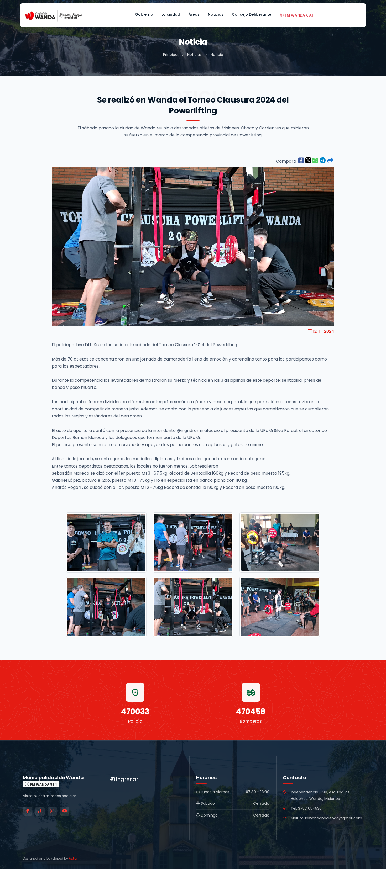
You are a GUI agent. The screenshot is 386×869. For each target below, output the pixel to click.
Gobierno (144, 14)
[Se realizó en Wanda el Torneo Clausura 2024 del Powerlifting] (301, 160)
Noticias (215, 14)
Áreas (194, 14)
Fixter (73, 858)
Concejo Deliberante (251, 14)
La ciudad (170, 14)
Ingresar (127, 779)
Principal (170, 54)
